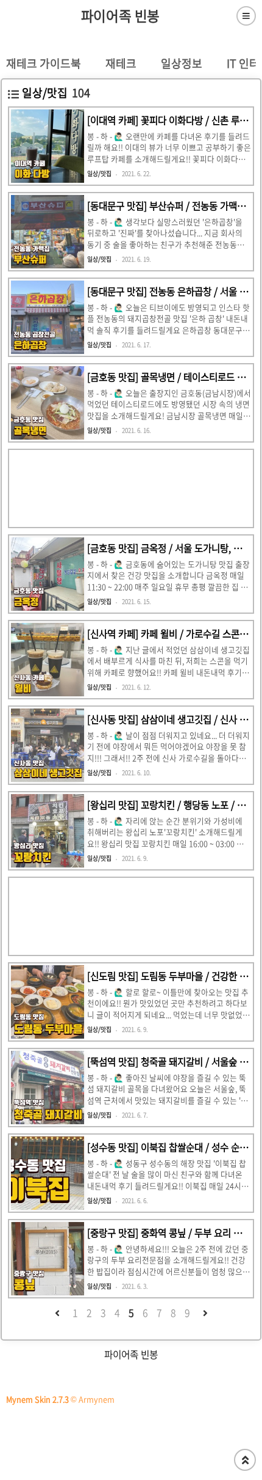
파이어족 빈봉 (120, 16)
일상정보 (181, 63)
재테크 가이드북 (43, 63)
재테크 (120, 63)
